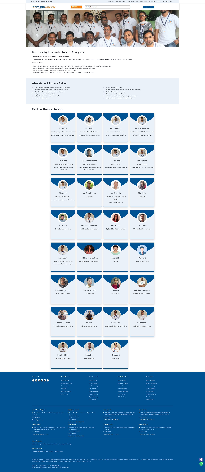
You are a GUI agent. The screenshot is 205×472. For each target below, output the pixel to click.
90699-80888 (108, 417)
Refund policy (154, 459)
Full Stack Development (47, 444)
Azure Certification (122, 388)
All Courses (77, 7)
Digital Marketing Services (57, 461)
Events (137, 459)
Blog (171, 1)
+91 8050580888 (37, 1)
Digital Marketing (65, 380)
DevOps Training (93, 380)
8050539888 (108, 431)
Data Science (64, 388)
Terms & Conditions (145, 459)
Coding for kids (150, 399)
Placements (111, 1)
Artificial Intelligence (151, 394)
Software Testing (150, 386)
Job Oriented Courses (132, 1)
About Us (159, 1)
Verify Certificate (36, 461)
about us (40, 459)
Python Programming (151, 383)
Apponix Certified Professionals (127, 459)
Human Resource (93, 394)
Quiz (74, 461)
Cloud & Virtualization (66, 391)
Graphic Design (150, 391)
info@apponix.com (47, 1)
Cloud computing (65, 386)
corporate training (55, 459)
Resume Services (45, 461)
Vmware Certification (123, 391)
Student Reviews (114, 459)
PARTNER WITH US (120, 1)
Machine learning (93, 386)
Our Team (165, 1)
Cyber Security (64, 394)
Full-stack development (66, 383)
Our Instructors (144, 1)
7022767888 (144, 431)
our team (34, 459)
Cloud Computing (36, 444)
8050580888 (144, 417)
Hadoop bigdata (122, 380)
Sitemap (78, 461)
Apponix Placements (103, 459)
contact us (46, 459)
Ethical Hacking (121, 396)
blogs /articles (163, 459)
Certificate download (80, 459)
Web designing (92, 388)
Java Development (151, 388)
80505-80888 (36, 417)
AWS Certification (93, 383)
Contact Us (152, 1)
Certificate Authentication (67, 459)
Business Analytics (93, 391)
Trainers (170, 459)
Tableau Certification (123, 383)
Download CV (68, 461)
